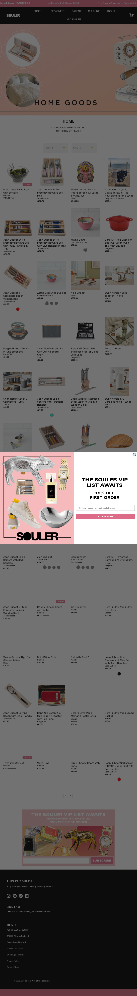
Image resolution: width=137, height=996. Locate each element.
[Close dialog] (134, 454)
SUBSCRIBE (105, 516)
